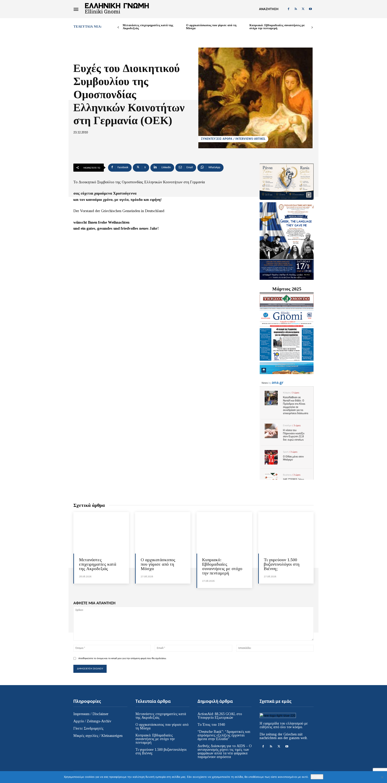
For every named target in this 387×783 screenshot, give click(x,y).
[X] (303, 9)
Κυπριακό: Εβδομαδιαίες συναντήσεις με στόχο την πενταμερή (277, 27)
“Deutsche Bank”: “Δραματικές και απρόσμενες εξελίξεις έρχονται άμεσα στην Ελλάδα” (224, 735)
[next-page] (312, 27)
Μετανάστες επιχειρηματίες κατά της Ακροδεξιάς (148, 27)
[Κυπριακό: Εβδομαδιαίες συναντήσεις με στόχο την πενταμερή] (224, 533)
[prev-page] (118, 27)
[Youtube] (310, 9)
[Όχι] (382, 777)
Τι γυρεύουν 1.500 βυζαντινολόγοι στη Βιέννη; (282, 564)
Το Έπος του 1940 (211, 725)
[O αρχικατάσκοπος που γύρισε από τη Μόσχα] (163, 533)
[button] (268, 9)
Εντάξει (317, 776)
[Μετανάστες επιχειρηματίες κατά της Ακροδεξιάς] (101, 533)
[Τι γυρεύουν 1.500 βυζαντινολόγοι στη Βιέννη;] (286, 533)
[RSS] (295, 9)
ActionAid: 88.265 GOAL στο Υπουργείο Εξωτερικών (220, 716)
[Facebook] (288, 9)
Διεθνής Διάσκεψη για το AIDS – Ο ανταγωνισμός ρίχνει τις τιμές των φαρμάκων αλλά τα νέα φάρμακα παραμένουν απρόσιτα (225, 751)
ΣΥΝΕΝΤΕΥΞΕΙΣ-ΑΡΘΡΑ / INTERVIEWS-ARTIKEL (233, 139)
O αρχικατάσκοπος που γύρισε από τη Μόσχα (211, 27)
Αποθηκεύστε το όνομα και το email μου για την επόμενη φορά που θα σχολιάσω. (122, 658)
